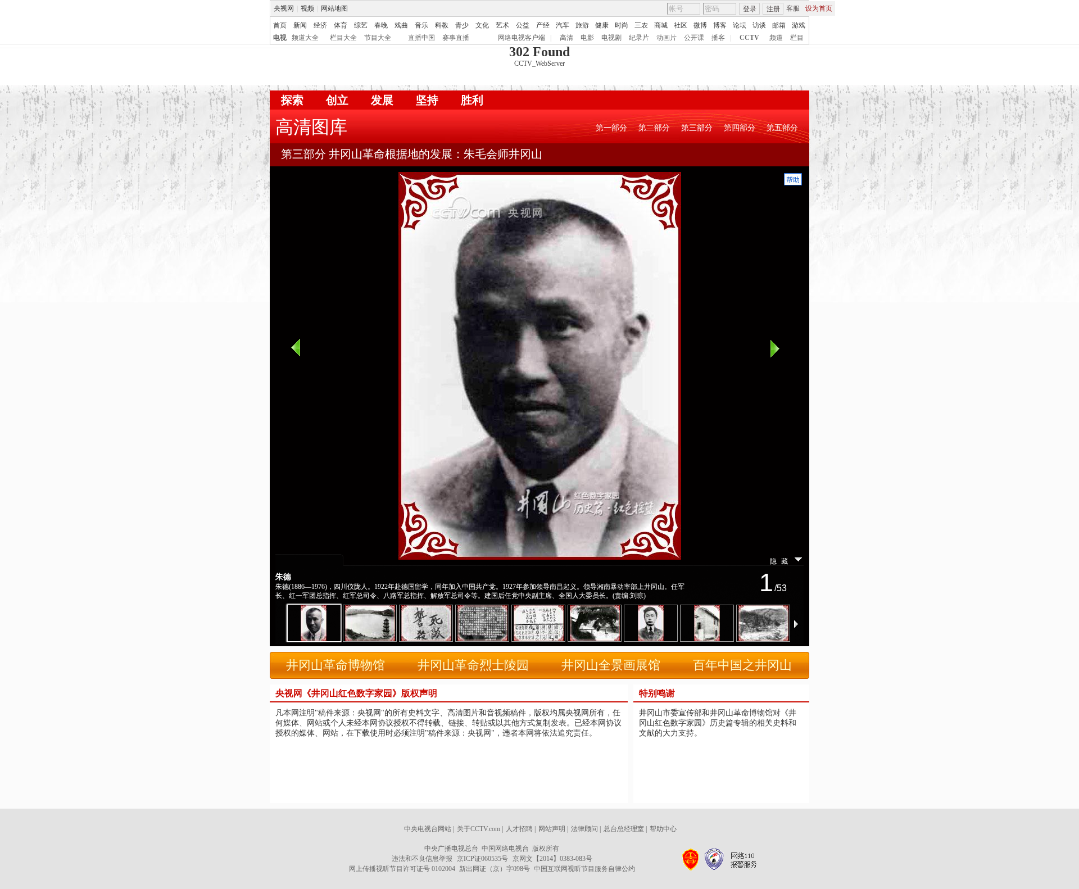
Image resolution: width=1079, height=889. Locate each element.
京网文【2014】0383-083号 (552, 859)
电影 (587, 38)
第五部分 (782, 128)
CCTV (749, 38)
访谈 (759, 25)
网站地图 (334, 8)
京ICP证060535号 (482, 859)
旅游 (582, 25)
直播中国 (421, 38)
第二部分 (654, 128)
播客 (718, 38)
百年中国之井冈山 (742, 665)
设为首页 (818, 8)
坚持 (427, 100)
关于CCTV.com (478, 829)
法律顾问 (584, 829)
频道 (776, 38)
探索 (292, 100)
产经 (543, 25)
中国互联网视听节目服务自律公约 (584, 869)
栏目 (797, 38)
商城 (661, 25)
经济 (320, 25)
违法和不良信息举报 (422, 859)
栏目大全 (343, 38)
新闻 (300, 25)
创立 (337, 100)
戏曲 (401, 25)
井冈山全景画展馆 (610, 665)
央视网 (284, 8)
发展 (382, 100)
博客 (720, 25)
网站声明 (551, 829)
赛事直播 (455, 38)
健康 (602, 25)
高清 (566, 38)
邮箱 (779, 25)
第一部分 (611, 128)
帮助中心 (663, 829)
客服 (793, 8)
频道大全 (305, 38)
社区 (680, 25)
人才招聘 (519, 829)
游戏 (798, 25)
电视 (280, 38)
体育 (340, 25)
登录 (749, 9)
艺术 (502, 25)
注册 (773, 9)
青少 (462, 25)
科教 (441, 25)
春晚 (381, 25)
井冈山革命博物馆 (335, 665)
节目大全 (377, 38)
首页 (280, 25)
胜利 (472, 100)
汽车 (562, 25)
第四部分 (739, 128)
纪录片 (639, 38)
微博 (700, 25)
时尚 (621, 25)
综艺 (361, 25)
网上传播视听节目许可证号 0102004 (402, 869)
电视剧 (611, 38)
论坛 (739, 25)
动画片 (666, 38)
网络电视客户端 (521, 38)
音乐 (421, 25)
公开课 (694, 38)
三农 (641, 25)
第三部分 (697, 128)
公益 (522, 25)
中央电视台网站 (427, 829)
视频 (307, 8)
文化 (482, 25)
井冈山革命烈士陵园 (473, 665)
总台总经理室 (624, 829)
